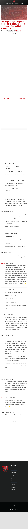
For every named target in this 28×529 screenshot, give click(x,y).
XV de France (13, 480)
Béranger (3, 263)
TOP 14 (13, 475)
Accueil (13, 468)
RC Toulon (13, 472)
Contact (13, 484)
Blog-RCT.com (14, 504)
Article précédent (6, 98)
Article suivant (22, 98)
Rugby (14, 505)
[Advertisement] (14, 49)
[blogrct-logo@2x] (14, 0)
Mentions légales (13, 488)
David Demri (18, 30)
